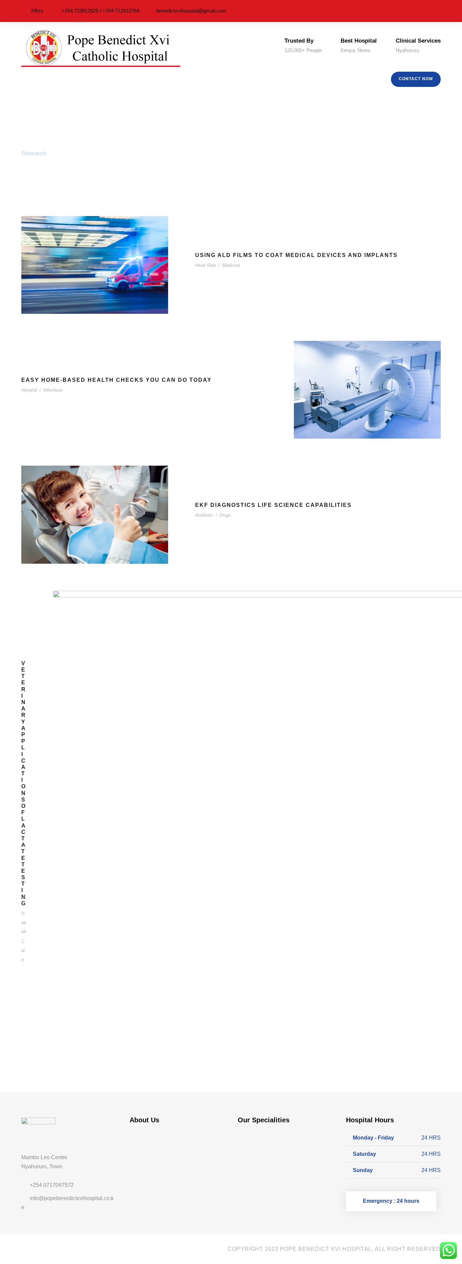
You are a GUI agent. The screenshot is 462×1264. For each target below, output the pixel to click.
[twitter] (429, 11)
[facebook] (401, 11)
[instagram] (439, 11)
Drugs (225, 515)
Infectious (53, 390)
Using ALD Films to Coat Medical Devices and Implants (296, 255)
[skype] (44, 1249)
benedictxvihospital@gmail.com (191, 11)
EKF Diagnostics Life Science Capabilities (273, 505)
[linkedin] (410, 11)
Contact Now (416, 78)
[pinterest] (420, 11)
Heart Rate (205, 265)
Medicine (231, 265)
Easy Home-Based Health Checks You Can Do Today (116, 380)
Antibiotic (204, 515)
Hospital (29, 390)
